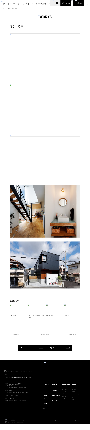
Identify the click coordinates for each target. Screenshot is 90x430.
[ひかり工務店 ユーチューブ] (57, 3)
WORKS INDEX (45, 334)
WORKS (45, 409)
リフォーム (74, 399)
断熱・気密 (64, 396)
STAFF (45, 403)
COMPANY (46, 385)
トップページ (4, 8)
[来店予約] (78, 3)
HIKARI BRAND (45, 397)
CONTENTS (56, 395)
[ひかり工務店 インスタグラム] (52, 3)
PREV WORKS (16, 334)
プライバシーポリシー (76, 394)
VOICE (24, 348)
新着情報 (73, 391)
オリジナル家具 (65, 389)
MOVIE (54, 401)
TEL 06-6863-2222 (11, 396)
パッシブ (64, 391)
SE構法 (63, 393)
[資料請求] (72, 3)
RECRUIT (74, 389)
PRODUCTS (66, 385)
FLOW (63, 398)
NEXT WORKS (73, 334)
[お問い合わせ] (65, 3)
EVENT (51, 348)
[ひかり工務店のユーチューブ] (14, 422)
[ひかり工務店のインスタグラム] (14, 420)
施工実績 (9, 8)
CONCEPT (46, 390)
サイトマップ (74, 397)
